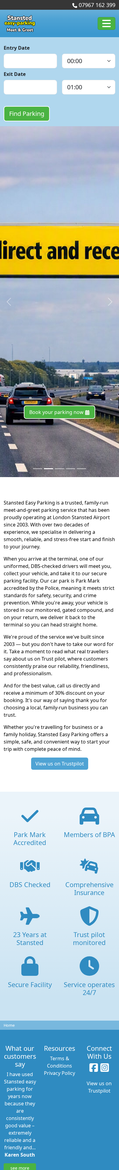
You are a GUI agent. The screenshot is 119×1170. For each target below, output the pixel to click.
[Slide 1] (48, 468)
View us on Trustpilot (59, 763)
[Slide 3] (70, 468)
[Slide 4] (81, 468)
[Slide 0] (37, 468)
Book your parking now (57, 412)
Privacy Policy (59, 1073)
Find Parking (26, 113)
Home (9, 1025)
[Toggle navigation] (106, 23)
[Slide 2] (59, 468)
